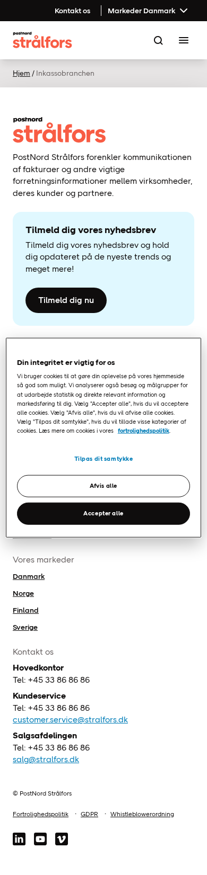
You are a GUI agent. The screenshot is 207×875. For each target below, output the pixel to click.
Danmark (29, 576)
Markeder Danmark (141, 10)
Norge (23, 593)
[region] (103, 437)
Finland (26, 610)
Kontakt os (72, 10)
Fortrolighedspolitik (40, 814)
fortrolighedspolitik (143, 430)
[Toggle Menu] (183, 40)
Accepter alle (103, 512)
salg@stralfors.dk (46, 759)
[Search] (158, 40)
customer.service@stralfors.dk (70, 720)
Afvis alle (103, 485)
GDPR (89, 814)
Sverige (25, 627)
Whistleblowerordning (142, 814)
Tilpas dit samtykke (103, 458)
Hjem (21, 73)
